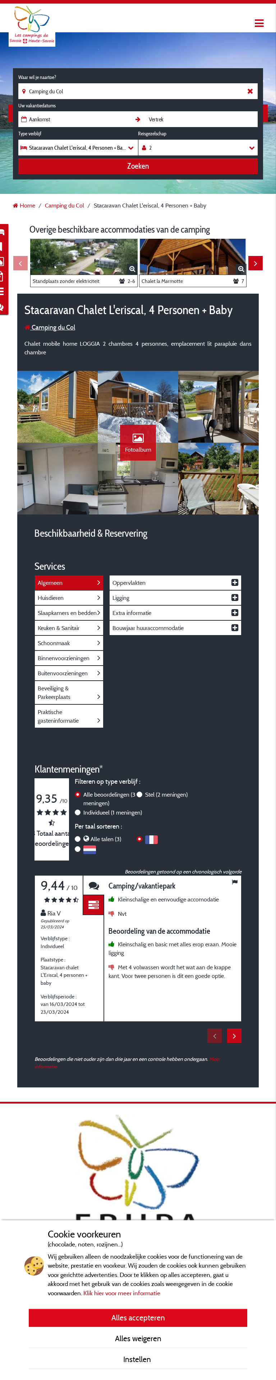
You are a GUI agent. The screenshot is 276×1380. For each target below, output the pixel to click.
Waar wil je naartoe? (37, 77)
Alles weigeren (138, 1338)
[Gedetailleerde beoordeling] (93, 905)
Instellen (138, 1359)
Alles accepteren (138, 1317)
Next (255, 263)
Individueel (112, 812)
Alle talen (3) (106, 839)
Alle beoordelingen (109, 799)
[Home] (32, 19)
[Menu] (258, 23)
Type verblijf (29, 133)
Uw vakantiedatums (37, 105)
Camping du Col (52, 327)
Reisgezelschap (152, 133)
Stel (166, 794)
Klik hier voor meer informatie (121, 1293)
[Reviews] (93, 885)
